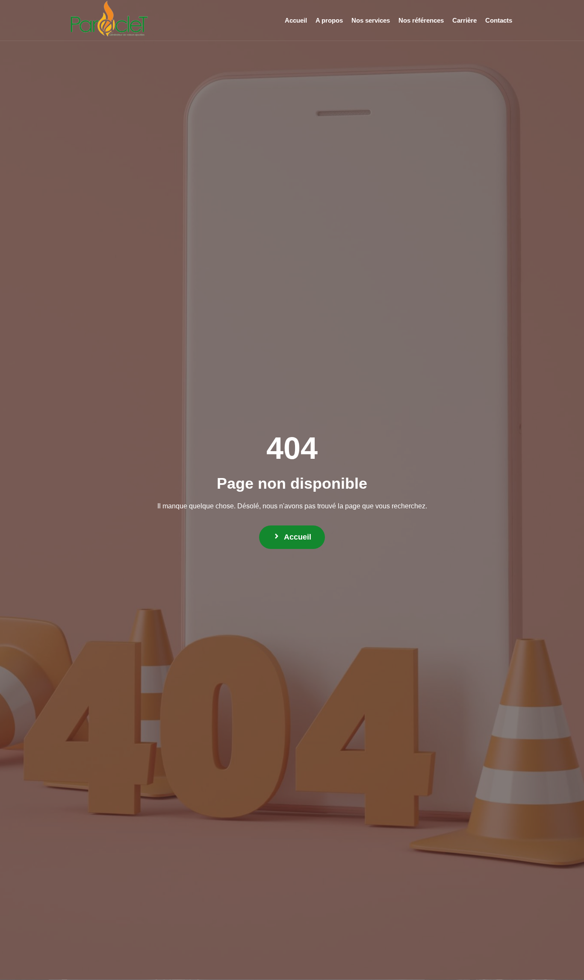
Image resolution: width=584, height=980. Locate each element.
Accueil (296, 20)
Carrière (464, 20)
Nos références (421, 20)
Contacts (498, 20)
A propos (329, 20)
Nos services (370, 20)
